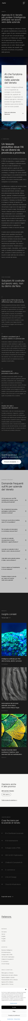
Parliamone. (6, 917)
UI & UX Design (5, 963)
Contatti (3, 941)
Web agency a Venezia (7, 973)
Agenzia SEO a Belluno (7, 982)
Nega (14, 1011)
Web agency (6, 794)
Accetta (14, 1007)
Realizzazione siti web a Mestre (9, 975)
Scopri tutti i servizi (6, 896)
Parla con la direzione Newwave (10, 113)
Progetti (3, 938)
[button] (26, 989)
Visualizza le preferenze (14, 1015)
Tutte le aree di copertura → (9, 800)
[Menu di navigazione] (24, 3)
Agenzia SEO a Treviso (7, 984)
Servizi (3, 934)
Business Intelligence (6, 950)
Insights (3, 936)
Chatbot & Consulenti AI (7, 959)
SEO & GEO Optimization (7, 957)
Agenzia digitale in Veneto (7, 977)
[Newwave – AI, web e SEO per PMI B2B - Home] (4, 3)
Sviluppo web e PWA (6, 954)
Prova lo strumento (10, 462)
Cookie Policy (10, 1019)
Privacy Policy (17, 1019)
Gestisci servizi (13, 1003)
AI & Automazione (6, 952)
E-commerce (4, 961)
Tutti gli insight (4, 617)
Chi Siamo (4, 932)
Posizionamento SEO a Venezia (9, 979)
